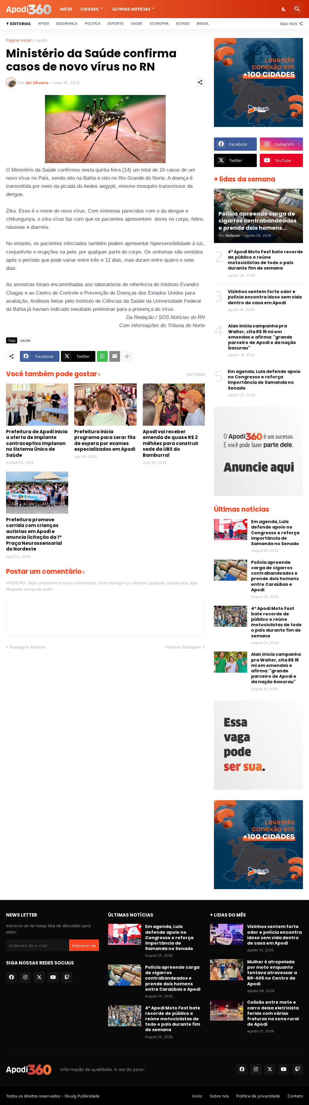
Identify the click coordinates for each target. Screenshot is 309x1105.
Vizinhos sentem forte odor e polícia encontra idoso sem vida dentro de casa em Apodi (265, 297)
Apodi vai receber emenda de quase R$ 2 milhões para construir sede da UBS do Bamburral (171, 443)
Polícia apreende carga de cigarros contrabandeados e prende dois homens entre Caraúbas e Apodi (275, 576)
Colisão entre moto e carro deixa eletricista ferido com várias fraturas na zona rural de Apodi (273, 1013)
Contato (295, 1095)
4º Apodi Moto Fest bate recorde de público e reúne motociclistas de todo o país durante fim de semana (265, 260)
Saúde (136, 23)
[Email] (114, 356)
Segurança (67, 23)
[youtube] (53, 977)
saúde (41, 40)
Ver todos (196, 374)
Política (92, 23)
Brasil (203, 23)
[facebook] (11, 977)
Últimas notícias (131, 8)
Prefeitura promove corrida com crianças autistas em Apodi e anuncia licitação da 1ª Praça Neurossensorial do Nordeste (34, 534)
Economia (159, 23)
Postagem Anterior (28, 646)
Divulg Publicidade (82, 1095)
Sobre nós (219, 1095)
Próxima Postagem (183, 646)
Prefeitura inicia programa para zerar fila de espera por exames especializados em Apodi (104, 440)
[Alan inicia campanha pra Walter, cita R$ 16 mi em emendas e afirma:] (230, 662)
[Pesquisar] (297, 9)
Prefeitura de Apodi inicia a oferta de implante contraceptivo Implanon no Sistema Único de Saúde (37, 443)
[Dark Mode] (284, 9)
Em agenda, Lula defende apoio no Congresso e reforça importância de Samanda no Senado (264, 380)
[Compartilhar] (200, 82)
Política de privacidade (258, 1095)
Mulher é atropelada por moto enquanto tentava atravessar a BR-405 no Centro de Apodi (272, 973)
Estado (183, 23)
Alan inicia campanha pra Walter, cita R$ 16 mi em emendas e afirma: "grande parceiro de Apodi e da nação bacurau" (262, 337)
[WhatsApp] (102, 356)
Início (66, 8)
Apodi (43, 23)
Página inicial (18, 40)
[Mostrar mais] (127, 356)
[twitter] (39, 977)
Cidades (89, 8)
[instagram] (25, 977)
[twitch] (67, 977)
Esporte (116, 23)
